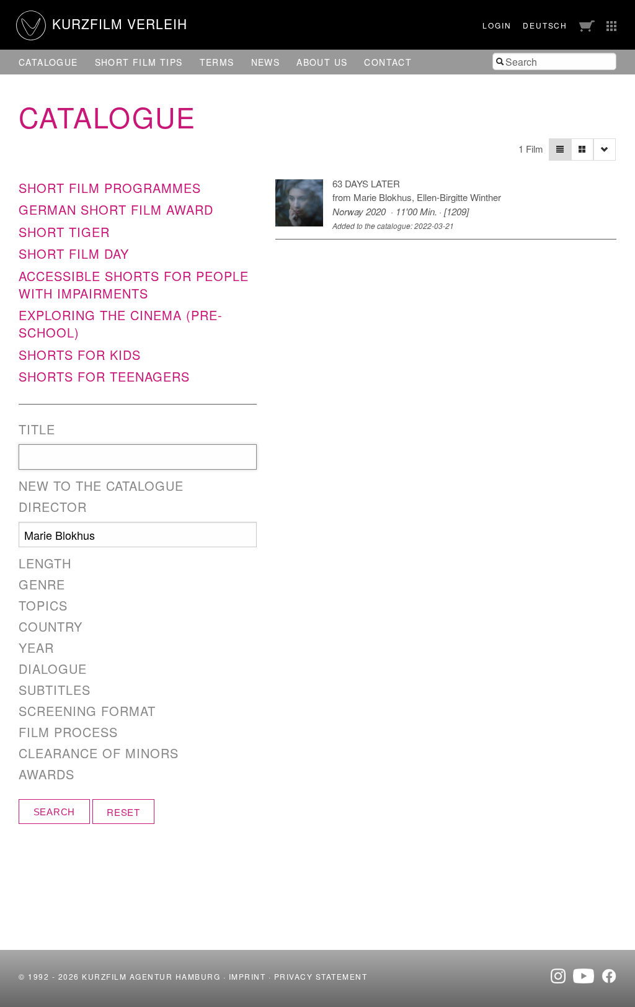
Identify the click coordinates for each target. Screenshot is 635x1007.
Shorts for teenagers (104, 376)
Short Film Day (74, 253)
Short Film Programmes (110, 188)
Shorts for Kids (80, 355)
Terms (217, 62)
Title (37, 429)
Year (36, 648)
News (265, 62)
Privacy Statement (321, 976)
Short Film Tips (139, 62)
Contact (388, 62)
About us (321, 62)
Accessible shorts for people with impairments (134, 284)
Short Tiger (64, 232)
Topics (43, 605)
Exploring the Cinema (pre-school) (121, 323)
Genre (42, 584)
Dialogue (53, 669)
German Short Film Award (116, 209)
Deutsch (545, 25)
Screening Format (87, 711)
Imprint (247, 976)
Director (53, 507)
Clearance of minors (99, 753)
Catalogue (48, 62)
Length (45, 563)
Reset (123, 811)
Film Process (68, 732)
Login (496, 25)
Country (50, 626)
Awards (46, 774)
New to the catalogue (101, 486)
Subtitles (55, 690)
